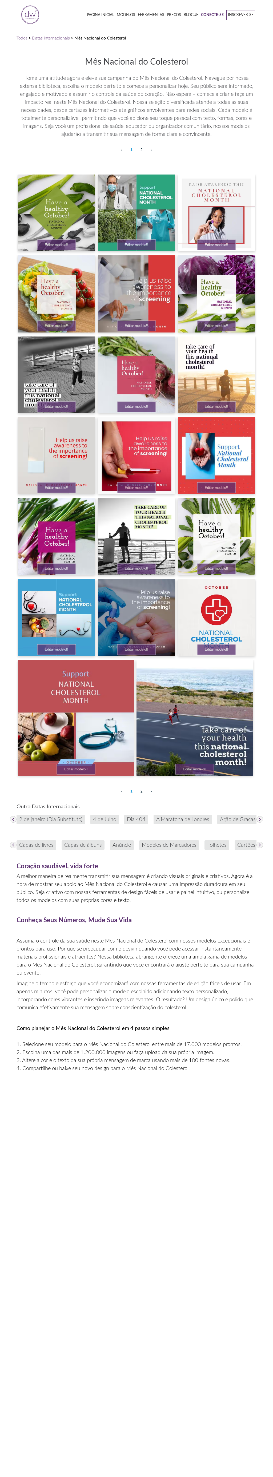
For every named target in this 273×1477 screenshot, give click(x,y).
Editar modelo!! (56, 245)
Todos (22, 38)
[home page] (29, 15)
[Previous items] (13, 819)
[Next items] (259, 819)
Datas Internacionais (51, 38)
